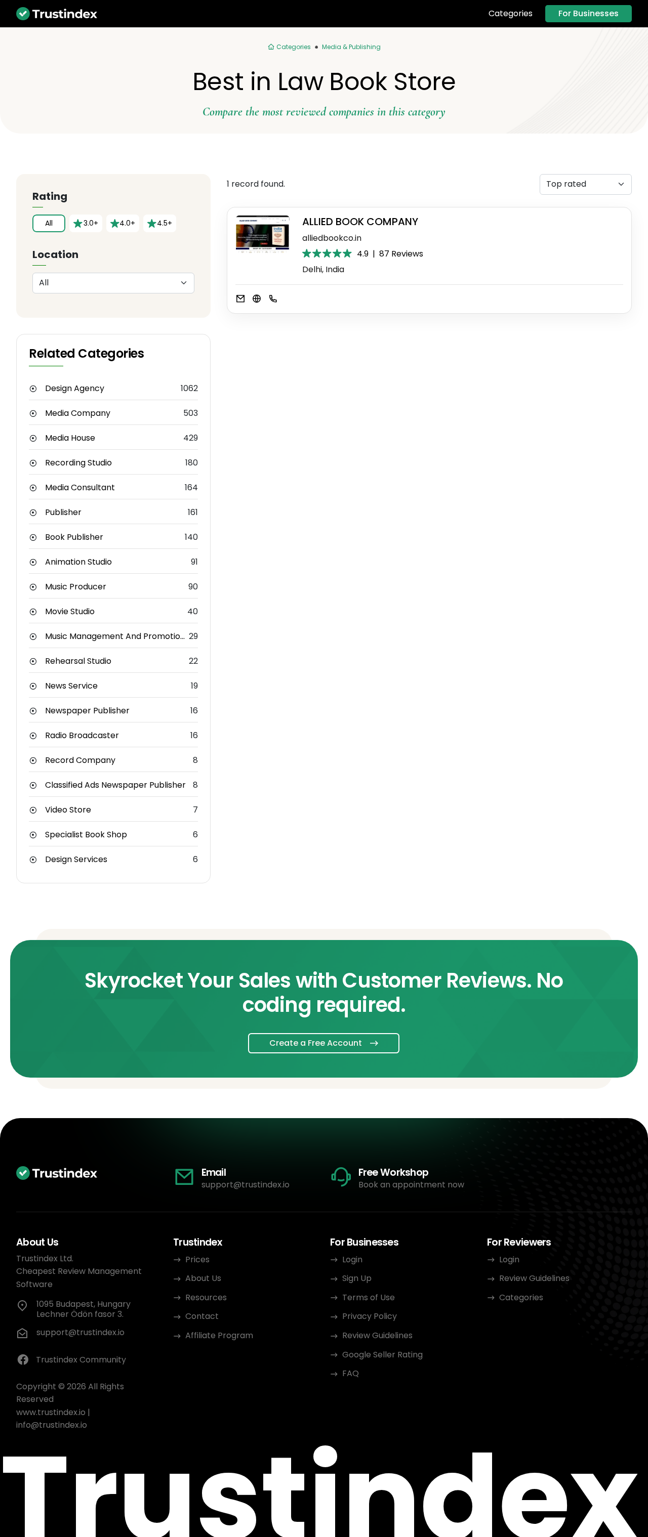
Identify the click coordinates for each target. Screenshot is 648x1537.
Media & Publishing (351, 47)
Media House (70, 438)
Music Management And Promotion (115, 636)
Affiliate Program (219, 1335)
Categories (511, 14)
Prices (197, 1259)
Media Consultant (80, 488)
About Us (203, 1278)
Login (352, 1259)
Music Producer (75, 587)
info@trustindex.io (51, 1425)
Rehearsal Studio (78, 661)
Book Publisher (74, 537)
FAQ (350, 1373)
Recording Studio (78, 463)
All (49, 223)
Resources (206, 1297)
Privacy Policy (369, 1316)
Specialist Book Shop (86, 835)
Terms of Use (368, 1297)
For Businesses (588, 13)
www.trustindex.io (51, 1412)
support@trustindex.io (245, 1184)
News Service (71, 686)
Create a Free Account (315, 1043)
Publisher (63, 512)
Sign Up (357, 1278)
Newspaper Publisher (87, 711)
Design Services (76, 860)
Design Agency (74, 388)
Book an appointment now (411, 1184)
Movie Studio (70, 612)
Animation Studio (78, 562)
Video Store (68, 810)
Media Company (77, 413)
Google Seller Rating (382, 1354)
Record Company (80, 760)
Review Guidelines (377, 1335)
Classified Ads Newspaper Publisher (115, 785)
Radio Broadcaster (82, 736)
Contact (202, 1316)
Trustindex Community (81, 1359)
